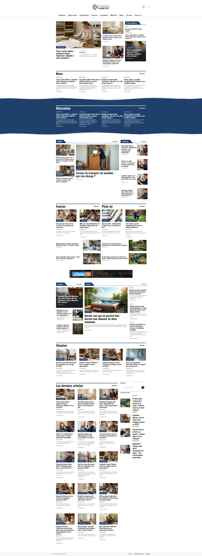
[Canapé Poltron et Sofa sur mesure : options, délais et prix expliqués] (125, 432)
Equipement (107, 57)
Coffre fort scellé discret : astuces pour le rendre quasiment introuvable (128, 163)
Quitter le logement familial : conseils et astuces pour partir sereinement (65, 180)
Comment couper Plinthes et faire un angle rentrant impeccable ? (88, 364)
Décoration (60, 47)
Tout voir (142, 73)
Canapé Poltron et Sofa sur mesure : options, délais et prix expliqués (139, 434)
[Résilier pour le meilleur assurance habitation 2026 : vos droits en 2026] (92, 245)
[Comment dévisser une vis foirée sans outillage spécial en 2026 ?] (113, 355)
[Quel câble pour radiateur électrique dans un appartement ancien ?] (108, 519)
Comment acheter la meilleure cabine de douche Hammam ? (63, 326)
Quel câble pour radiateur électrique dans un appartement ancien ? (107, 528)
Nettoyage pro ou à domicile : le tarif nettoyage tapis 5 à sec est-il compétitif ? (64, 312)
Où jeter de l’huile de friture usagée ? (133, 30)
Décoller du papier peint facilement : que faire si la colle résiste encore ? (112, 81)
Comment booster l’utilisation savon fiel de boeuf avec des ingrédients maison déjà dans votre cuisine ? (68, 299)
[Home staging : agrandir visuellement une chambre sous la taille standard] (87, 519)
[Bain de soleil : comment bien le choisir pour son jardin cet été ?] (112, 215)
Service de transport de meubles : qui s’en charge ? (95, 174)
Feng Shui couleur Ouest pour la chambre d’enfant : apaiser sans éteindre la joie (112, 37)
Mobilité (60, 141)
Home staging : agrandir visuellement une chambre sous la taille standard (134, 81)
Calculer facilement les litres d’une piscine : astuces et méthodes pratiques (137, 327)
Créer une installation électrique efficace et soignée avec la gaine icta (136, 364)
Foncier (61, 206)
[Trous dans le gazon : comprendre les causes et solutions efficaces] (135, 215)
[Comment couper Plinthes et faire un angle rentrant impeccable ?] (89, 355)
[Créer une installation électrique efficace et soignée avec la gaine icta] (136, 355)
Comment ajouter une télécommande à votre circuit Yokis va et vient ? (128, 178)
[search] (144, 6)
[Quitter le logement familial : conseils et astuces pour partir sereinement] (65, 171)
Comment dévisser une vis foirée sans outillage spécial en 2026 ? (112, 364)
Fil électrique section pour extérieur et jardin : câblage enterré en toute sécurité (115, 258)
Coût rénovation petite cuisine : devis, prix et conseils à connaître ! (68, 258)
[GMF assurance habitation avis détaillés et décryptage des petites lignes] (90, 215)
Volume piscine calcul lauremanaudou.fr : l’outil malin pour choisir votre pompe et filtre (138, 309)
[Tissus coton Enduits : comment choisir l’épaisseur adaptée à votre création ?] (78, 34)
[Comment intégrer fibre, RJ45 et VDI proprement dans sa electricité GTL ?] (142, 193)
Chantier (61, 345)
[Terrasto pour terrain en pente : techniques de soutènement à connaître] (138, 245)
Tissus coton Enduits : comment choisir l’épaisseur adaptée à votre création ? (65, 54)
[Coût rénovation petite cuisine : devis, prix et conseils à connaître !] (92, 258)
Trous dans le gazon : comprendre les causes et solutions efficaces (134, 225)
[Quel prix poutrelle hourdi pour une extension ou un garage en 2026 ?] (66, 355)
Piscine (88, 284)
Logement (60, 284)
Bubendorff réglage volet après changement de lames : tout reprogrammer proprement (112, 62)
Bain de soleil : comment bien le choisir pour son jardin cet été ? (111, 225)
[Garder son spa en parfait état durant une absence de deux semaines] (106, 300)
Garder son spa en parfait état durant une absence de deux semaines (102, 318)
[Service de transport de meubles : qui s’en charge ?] (97, 157)
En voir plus (115, 141)
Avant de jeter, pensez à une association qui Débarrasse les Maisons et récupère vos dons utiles (65, 160)
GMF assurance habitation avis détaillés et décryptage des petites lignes (90, 225)
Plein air (107, 206)
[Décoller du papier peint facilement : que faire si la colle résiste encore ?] (87, 488)
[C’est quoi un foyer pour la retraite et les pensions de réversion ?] (66, 215)
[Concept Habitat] (101, 7)
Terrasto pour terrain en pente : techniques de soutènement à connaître (114, 244)
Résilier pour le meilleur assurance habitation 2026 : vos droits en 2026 (67, 244)
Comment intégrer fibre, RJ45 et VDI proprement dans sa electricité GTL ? (127, 192)
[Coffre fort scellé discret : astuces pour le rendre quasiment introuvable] (142, 164)
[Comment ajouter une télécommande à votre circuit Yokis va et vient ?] (142, 179)
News (126, 26)
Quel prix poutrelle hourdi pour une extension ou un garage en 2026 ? (66, 364)
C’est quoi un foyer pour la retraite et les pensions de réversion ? (65, 225)
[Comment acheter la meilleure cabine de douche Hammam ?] (78, 328)
